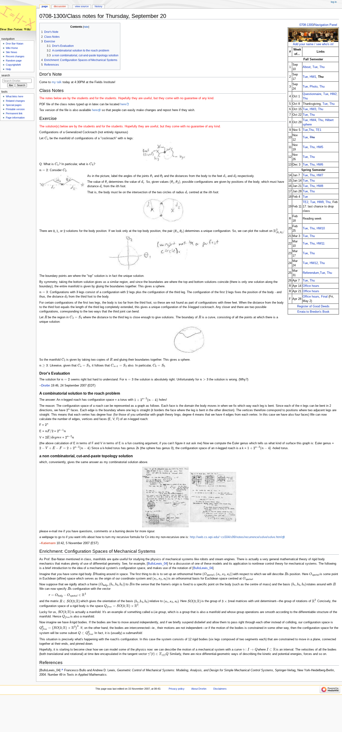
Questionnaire (312, 94)
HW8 (320, 186)
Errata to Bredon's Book (313, 311)
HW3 (313, 109)
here (123, 104)
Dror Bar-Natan (14, 43)
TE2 (305, 202)
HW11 (321, 243)
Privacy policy (176, 688)
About (307, 67)
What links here (14, 96)
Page (45, 6)
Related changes (15, 100)
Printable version (15, 109)
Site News (11, 52)
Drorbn (45, 385)
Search (5, 75)
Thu (322, 67)
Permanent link (14, 113)
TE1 (318, 130)
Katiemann (48, 543)
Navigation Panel (325, 25)
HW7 (320, 175)
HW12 (314, 263)
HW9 (320, 202)
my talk (57, 82)
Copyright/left (13, 64)
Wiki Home (12, 48)
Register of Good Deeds (313, 306)
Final (324, 296)
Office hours (311, 286)
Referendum (311, 272)
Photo (314, 86)
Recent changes (15, 56)
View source (82, 6)
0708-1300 (306, 25)
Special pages (14, 105)
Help (8, 69)
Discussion (60, 6)
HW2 (333, 94)
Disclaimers (220, 688)
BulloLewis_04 (157, 563)
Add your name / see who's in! (313, 44)
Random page (14, 60)
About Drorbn (198, 688)
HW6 (320, 164)
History (98, 6)
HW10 (321, 228)
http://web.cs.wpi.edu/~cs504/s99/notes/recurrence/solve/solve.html (236, 537)
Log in (334, 1)
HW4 (313, 120)
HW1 (313, 76)
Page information (15, 117)
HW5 (320, 147)
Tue (315, 67)
